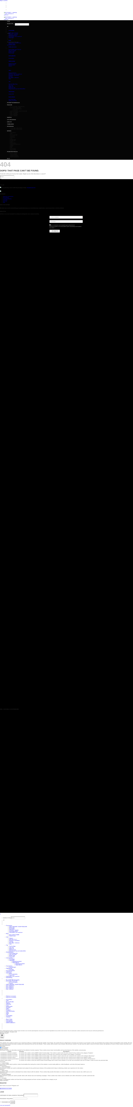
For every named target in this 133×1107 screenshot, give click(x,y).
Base (10, 40)
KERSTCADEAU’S (14, 156)
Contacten (10, 5)
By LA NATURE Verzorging (17, 106)
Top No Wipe (12, 946)
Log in (12, 1102)
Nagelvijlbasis (15, 962)
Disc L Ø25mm (13, 115)
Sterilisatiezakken (13, 931)
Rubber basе (12, 935)
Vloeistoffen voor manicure (16, 932)
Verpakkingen (14, 155)
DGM (11, 146)
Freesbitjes (12, 959)
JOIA (11, 133)
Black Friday (14, 153)
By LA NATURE (13, 135)
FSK (11, 147)
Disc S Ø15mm (14, 113)
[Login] (7, 29)
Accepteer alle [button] (13, 1031)
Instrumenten (12, 55)
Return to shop (11, 45)
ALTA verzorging (17, 108)
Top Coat (11, 947)
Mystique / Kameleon (14, 940)
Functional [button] (2, 1061)
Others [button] (1, 1076)
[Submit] (7, 26)
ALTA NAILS (13, 132)
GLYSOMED (13, 148)
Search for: (11, 24)
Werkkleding (12, 61)
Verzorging (11, 91)
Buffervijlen (12, 927)
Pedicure (9, 104)
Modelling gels (9, 952)
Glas (10, 944)
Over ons (5, 201)
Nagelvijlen (12, 929)
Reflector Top (12, 949)
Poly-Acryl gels (13, 954)
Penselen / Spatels (13, 930)
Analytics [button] (2, 1069)
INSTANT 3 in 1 (13, 939)
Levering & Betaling (7, 198)
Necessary (5, 1047)
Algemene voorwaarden (8, 196)
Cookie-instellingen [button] (4, 1031)
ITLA (11, 138)
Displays (9, 121)
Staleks (12, 136)
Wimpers (9, 117)
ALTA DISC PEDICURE (15, 107)
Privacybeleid (6, 197)
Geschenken (13, 154)
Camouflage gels (13, 953)
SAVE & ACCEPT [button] (4, 1080)
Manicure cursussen (16, 129)
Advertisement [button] (3, 1073)
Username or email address (11, 1095)
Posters (15, 110)
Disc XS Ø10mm (14, 112)
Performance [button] (3, 1065)
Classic (11, 938)
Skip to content (3, 0)
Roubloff (13, 140)
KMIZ (11, 142)
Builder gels (12, 955)
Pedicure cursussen (16, 128)
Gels (10, 70)
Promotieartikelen (12, 151)
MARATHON (13, 139)
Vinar (11, 145)
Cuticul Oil (11, 975)
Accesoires (11, 30)
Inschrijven (55, 231)
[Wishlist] (7, 27)
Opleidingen (10, 126)
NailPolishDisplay (15, 144)
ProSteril (13, 143)
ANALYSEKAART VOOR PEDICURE (18, 111)
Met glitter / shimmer (14, 942)
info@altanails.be (31, 187)
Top (9, 81)
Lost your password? (5, 1105)
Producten (10, 23)
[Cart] (7, 48)
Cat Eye (11, 941)
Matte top (11, 948)
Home (8, 21)
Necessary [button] (2, 1046)
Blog (8, 158)
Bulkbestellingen (11, 6)
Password (6, 1098)
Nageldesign (9, 968)
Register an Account (6, 1088)
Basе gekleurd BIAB (14, 934)
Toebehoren (10, 124)
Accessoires (9, 925)
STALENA (12, 137)
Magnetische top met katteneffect (17, 951)
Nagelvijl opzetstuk (17, 961)
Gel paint (11, 969)
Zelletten (13, 150)
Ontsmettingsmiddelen (13, 102)
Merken (9, 130)
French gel (12, 956)
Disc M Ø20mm (14, 114)
